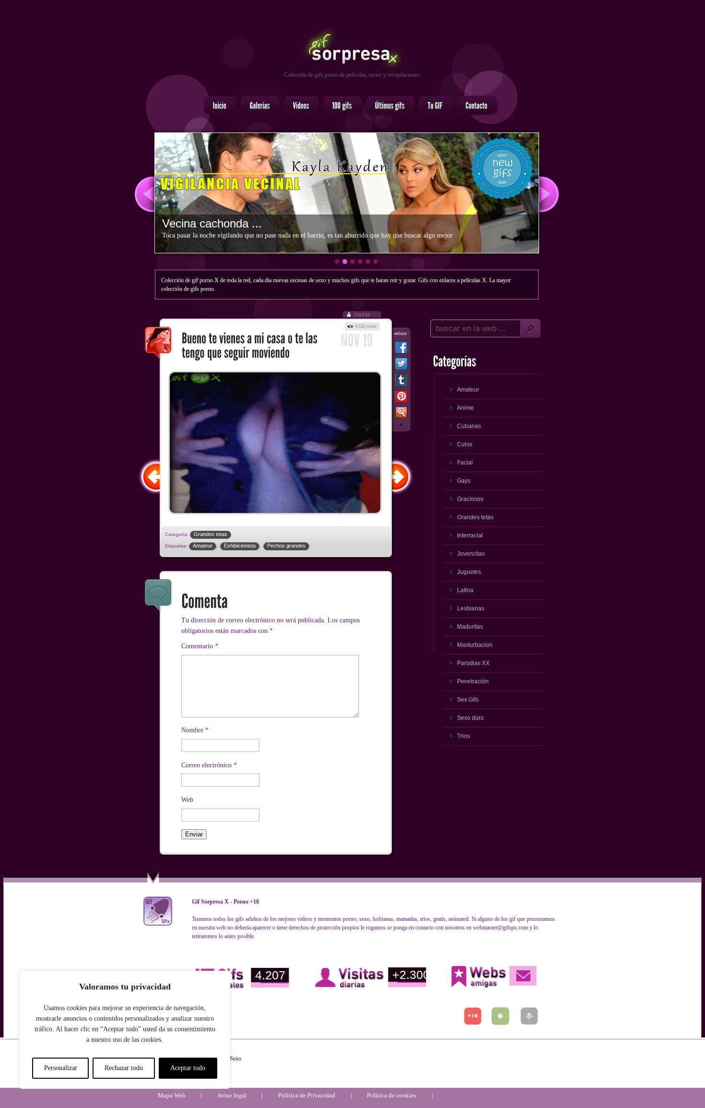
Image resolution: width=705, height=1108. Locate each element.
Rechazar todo (124, 1068)
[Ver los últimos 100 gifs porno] (387, 106)
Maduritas (470, 626)
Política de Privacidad (306, 1095)
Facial (465, 462)
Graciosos (470, 499)
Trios (463, 736)
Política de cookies (391, 1095)
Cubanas (469, 426)
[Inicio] (217, 106)
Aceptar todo (187, 1068)
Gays (463, 480)
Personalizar (60, 1068)
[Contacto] (474, 106)
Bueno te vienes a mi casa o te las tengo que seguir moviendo (159, 343)
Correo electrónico (209, 765)
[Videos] (298, 106)
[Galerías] (257, 106)
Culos (464, 444)
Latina (465, 590)
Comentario (199, 646)
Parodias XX (473, 663)
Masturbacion (475, 645)
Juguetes (469, 572)
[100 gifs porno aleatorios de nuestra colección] (339, 106)
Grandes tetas (210, 534)
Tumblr (401, 382)
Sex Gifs (468, 699)
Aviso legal (232, 1095)
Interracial (470, 535)
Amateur (202, 545)
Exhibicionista (240, 545)
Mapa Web (172, 1095)
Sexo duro (470, 718)
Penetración (473, 681)
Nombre (195, 730)
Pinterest (401, 398)
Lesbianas (470, 608)
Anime (465, 408)
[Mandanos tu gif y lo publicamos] (432, 106)
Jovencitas (471, 553)
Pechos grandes (286, 545)
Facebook (401, 349)
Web (187, 799)
